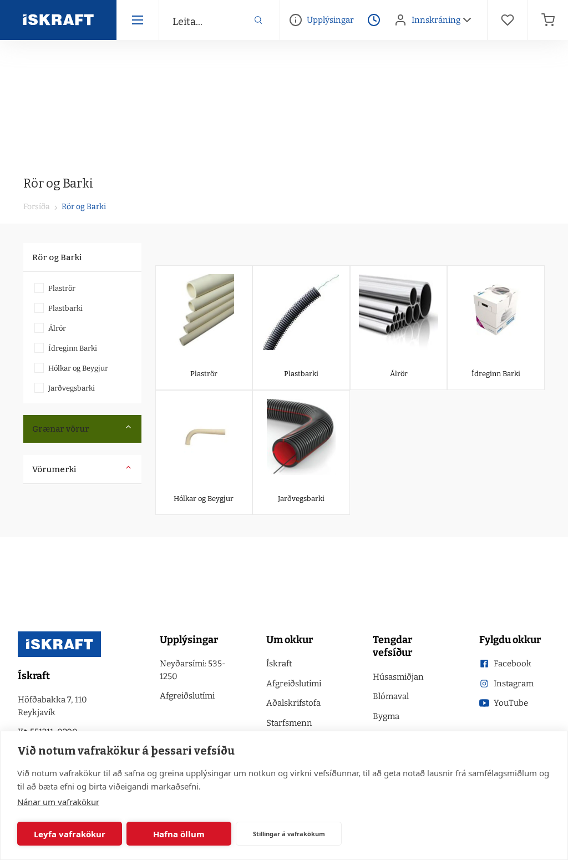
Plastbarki (65, 308)
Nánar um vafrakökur (58, 801)
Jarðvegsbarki (71, 388)
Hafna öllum (179, 833)
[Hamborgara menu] (137, 20)
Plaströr (61, 288)
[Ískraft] (58, 20)
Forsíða (36, 206)
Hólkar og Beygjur (78, 368)
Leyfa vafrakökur (69, 833)
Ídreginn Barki (72, 348)
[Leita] (258, 20)
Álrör (57, 328)
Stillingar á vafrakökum (289, 833)
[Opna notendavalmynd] (467, 20)
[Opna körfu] (548, 20)
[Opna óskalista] (507, 20)
